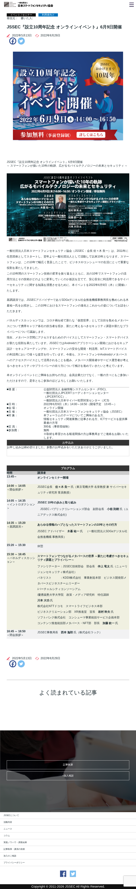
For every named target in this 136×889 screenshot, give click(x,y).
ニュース (8, 829)
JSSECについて (11, 815)
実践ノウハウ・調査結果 (15, 842)
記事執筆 (68, 764)
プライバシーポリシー (14, 862)
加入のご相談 (10, 856)
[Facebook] (12, 41)
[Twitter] (21, 41)
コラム (7, 835)
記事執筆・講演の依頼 (14, 849)
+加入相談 (68, 775)
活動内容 (8, 822)
